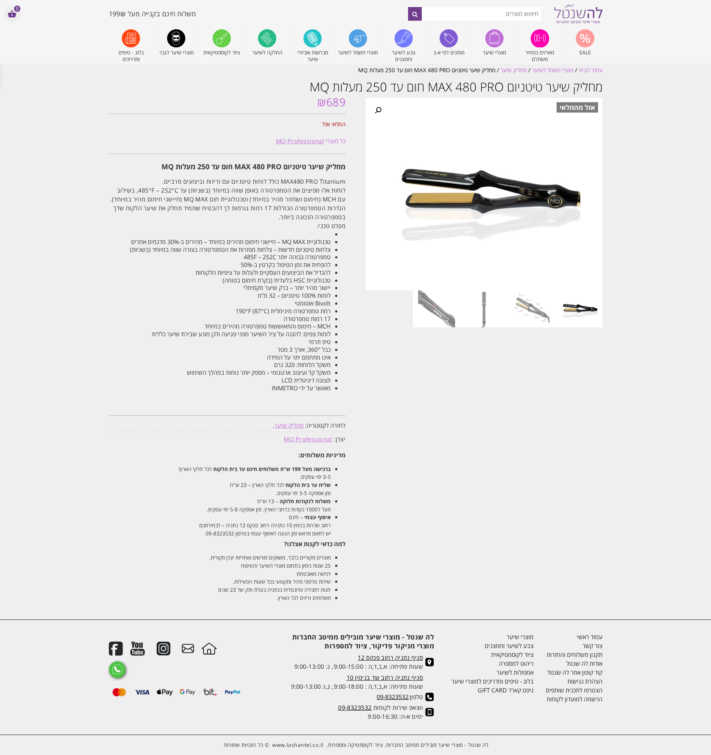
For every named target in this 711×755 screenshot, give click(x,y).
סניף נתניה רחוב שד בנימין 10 (385, 678)
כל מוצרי (311, 141)
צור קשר (592, 646)
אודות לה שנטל (584, 663)
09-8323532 (392, 697)
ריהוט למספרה (516, 663)
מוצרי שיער (520, 637)
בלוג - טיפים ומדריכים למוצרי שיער (492, 681)
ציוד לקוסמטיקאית (512, 655)
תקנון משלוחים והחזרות (574, 655)
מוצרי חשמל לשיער (553, 70)
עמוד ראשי (589, 637)
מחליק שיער (514, 70)
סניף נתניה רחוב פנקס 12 (390, 658)
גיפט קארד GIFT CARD (506, 690)
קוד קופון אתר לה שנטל (574, 672)
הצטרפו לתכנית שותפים (574, 690)
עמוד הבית (590, 70)
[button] (378, 110)
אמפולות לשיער (515, 672)
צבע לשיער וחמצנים (509, 646)
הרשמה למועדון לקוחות (574, 699)
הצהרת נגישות (584, 681)
